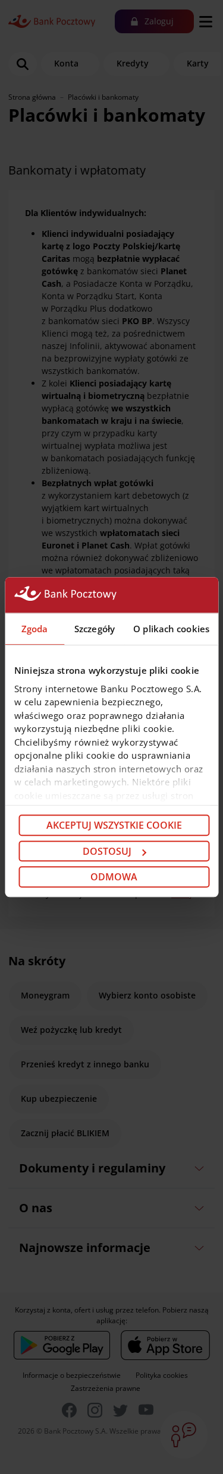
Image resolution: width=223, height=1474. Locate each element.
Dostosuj (107, 851)
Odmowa (113, 876)
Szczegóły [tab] (94, 629)
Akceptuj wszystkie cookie (114, 825)
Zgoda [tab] (34, 629)
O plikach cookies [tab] (171, 629)
